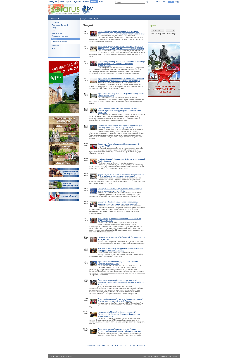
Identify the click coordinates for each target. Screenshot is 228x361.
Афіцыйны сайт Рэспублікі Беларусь (67, 13)
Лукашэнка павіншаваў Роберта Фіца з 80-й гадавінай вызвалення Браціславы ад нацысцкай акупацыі (121, 79)
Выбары (55, 48)
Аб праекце (173, 356)
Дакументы (56, 46)
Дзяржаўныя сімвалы (60, 36)
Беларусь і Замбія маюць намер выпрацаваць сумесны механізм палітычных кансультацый (118, 203)
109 (120, 345)
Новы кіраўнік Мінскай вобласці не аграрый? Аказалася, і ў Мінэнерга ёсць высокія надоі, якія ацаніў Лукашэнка (119, 314)
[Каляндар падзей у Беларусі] (64, 113)
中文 (177, 2)
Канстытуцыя (57, 33)
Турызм (77, 2)
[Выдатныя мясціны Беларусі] (64, 165)
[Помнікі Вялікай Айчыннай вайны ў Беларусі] (164, 96)
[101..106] (101, 345)
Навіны (102, 2)
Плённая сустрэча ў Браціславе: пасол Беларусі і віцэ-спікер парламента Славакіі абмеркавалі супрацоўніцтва (121, 63)
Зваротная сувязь (160, 356)
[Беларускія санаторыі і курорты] (64, 188)
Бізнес (86, 2)
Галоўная (53, 2)
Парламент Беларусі (60, 25)
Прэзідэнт (56, 22)
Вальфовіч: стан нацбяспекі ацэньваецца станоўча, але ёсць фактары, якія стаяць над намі (120, 126)
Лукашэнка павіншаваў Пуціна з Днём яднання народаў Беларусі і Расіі (118, 262)
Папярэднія (90, 345)
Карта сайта (147, 356)
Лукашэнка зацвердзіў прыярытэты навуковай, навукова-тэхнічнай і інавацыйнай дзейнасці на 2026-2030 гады (121, 282)
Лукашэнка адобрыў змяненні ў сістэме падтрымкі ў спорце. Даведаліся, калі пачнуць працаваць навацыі (121, 48)
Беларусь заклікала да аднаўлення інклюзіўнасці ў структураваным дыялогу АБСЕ (120, 190)
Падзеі (54, 39)
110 (125, 345)
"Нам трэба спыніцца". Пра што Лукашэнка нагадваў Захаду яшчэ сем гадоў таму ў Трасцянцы (120, 300)
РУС (164, 2)
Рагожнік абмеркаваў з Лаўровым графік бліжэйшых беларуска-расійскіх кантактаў (120, 249)
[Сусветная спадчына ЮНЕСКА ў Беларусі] (64, 176)
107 (112, 345)
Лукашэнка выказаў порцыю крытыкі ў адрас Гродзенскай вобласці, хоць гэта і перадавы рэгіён (119, 330)
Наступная (141, 345)
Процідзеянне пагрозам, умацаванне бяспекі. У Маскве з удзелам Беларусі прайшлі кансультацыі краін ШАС (119, 110)
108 (116, 345)
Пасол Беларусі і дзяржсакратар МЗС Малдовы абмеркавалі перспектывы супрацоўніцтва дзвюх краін (121, 33)
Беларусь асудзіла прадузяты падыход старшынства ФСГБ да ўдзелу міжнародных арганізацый (121, 175)
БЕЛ (170, 2)
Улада (93, 2)
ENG (158, 2)
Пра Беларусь (65, 2)
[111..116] (131, 345)
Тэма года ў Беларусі (60, 41)
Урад (54, 28)
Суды (54, 31)
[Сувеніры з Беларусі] (64, 200)
